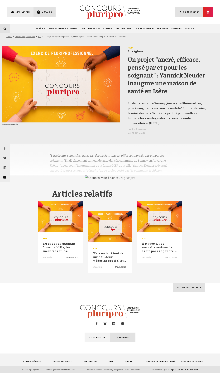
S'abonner (208, 12)
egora (174, 370)
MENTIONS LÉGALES (32, 361)
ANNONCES (176, 29)
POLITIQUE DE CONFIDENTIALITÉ (160, 361)
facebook (97, 323)
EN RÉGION (40, 29)
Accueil (9, 37)
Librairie (47, 12)
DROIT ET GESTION (144, 29)
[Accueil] (110, 12)
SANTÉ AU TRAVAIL (124, 29)
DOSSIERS (107, 29)
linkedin (113, 323)
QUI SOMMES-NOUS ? (62, 361)
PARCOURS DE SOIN (91, 29)
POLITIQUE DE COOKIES (192, 361)
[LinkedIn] (5, 168)
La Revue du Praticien (188, 370)
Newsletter (23, 12)
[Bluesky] (5, 158)
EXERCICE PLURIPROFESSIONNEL (63, 29)
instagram (122, 323)
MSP (39, 37)
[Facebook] (5, 148)
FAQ (111, 361)
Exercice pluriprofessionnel (25, 37)
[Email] (5, 177)
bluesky (105, 323)
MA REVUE (189, 29)
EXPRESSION (162, 29)
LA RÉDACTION (90, 361)
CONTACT (129, 361)
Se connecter (191, 12)
